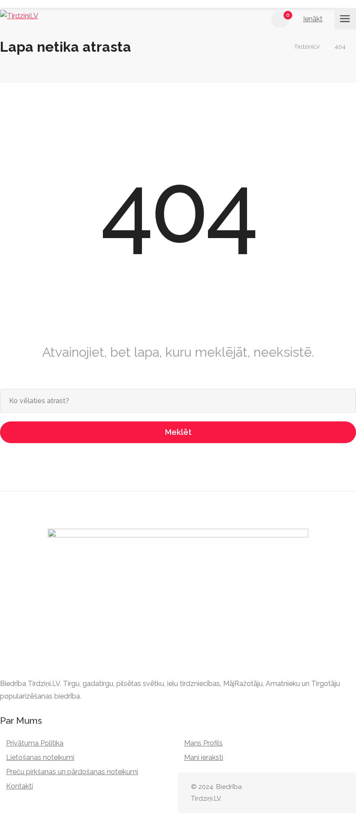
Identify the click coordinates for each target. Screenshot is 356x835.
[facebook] (323, 793)
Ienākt (313, 19)
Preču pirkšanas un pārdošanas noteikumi (72, 772)
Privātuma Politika (34, 743)
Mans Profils (203, 743)
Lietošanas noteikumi (40, 757)
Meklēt (178, 432)
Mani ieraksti (203, 757)
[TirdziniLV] (19, 16)
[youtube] (337, 793)
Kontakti (19, 786)
